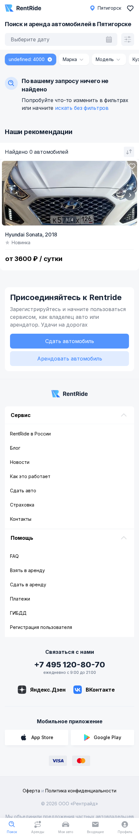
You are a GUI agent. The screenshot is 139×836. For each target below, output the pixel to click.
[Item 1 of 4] (69, 193)
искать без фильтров (82, 108)
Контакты (20, 519)
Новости (19, 462)
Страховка (22, 504)
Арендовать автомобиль (69, 358)
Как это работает (30, 476)
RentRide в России (30, 433)
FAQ (14, 556)
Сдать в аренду (28, 584)
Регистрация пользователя (41, 627)
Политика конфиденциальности (80, 790)
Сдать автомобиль (69, 341)
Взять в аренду (27, 570)
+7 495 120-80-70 (69, 664)
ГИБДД (18, 613)
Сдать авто (23, 490)
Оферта (31, 790)
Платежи (20, 598)
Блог (15, 448)
